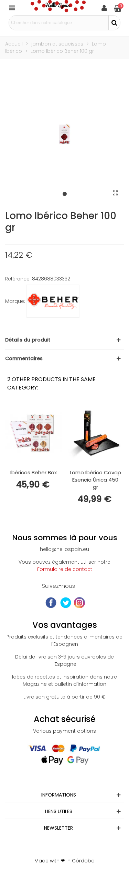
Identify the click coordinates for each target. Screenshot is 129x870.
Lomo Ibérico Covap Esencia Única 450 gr (95, 480)
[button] (65, 194)
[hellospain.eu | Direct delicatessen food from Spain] (58, 7)
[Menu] (11, 7)
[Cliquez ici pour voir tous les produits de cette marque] (52, 301)
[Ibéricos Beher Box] (33, 433)
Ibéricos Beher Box (33, 472)
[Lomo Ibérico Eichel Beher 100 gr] (115, 193)
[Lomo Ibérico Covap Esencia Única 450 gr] (95, 433)
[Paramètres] (104, 7)
